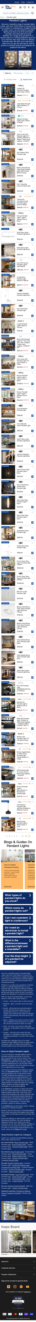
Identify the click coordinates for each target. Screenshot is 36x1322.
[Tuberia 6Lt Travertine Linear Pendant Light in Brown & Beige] (8, 202)
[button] (29, 836)
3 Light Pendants (17, 1181)
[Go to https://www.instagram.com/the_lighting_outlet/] (14, 1286)
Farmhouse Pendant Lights (21, 1165)
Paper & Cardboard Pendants (11, 1193)
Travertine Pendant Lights (9, 1160)
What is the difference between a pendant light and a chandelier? (16, 944)
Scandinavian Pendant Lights (10, 1167)
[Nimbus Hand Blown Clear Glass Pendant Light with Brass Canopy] (8, 610)
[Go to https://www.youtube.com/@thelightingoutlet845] (27, 1286)
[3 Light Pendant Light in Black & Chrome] (8, 326)
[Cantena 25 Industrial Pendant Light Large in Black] (8, 91)
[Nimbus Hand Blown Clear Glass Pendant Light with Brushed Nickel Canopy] (8, 170)
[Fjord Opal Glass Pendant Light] (8, 311)
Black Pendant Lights (21, 1142)
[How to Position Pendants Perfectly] (12, 855)
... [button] (19, 836)
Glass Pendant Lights (17, 1152)
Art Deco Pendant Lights (17, 1169)
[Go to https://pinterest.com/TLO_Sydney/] (21, 1286)
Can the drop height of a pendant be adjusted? (16, 959)
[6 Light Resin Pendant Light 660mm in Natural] (8, 281)
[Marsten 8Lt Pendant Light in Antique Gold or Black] (8, 705)
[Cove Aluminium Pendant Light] (8, 411)
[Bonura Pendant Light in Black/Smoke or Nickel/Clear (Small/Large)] (8, 790)
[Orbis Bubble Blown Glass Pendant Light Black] (8, 642)
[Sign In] (28, 7)
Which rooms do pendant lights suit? (16, 909)
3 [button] (14, 836)
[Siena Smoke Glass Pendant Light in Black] (8, 472)
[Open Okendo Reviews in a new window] (18, 1308)
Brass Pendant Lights (19, 1144)
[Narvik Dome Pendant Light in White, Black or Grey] (8, 824)
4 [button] (16, 836)
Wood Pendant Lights (19, 1154)
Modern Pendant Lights (15, 1163)
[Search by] (32, 13)
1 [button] (9, 836)
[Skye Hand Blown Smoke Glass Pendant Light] (8, 487)
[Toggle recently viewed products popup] (20, 7)
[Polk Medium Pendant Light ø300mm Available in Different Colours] (8, 807)
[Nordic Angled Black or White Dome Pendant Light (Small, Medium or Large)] (8, 756)
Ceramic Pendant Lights (20, 1158)
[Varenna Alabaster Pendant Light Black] (8, 457)
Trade (23, 2)
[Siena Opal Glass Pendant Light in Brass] (8, 502)
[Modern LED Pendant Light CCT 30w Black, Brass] (8, 739)
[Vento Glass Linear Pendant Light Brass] (8, 673)
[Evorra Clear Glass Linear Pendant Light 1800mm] (8, 579)
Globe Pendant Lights (19, 1177)
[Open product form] (32, 95)
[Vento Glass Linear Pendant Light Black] (8, 441)
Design (17, 2)
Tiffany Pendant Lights (16, 1172)
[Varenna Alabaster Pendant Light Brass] (8, 296)
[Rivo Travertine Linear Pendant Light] (8, 187)
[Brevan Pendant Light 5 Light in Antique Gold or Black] (8, 219)
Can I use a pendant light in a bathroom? (16, 919)
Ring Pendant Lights (18, 1179)
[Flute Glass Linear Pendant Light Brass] (8, 250)
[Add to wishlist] (32, 85)
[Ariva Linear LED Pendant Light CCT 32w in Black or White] (8, 362)
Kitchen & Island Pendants (16, 1186)
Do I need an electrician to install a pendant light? (16, 930)
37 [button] (23, 836)
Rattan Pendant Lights (19, 1156)
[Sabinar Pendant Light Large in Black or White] (8, 121)
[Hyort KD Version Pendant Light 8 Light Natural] (8, 265)
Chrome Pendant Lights (20, 1147)
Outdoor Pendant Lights (20, 1188)
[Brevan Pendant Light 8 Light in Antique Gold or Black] (8, 378)
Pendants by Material (23, 1191)
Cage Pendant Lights (22, 1174)
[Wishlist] (25, 7)
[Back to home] (10, 7)
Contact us (27, 1292)
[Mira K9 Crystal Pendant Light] (8, 594)
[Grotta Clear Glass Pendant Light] (8, 548)
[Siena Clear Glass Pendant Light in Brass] (8, 518)
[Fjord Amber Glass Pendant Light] (8, 155)
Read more (8, 886)
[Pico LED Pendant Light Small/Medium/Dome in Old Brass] (8, 688)
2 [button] (11, 836)
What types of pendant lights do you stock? (15, 898)
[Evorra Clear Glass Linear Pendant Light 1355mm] (8, 564)
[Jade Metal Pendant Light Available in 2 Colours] (8, 106)
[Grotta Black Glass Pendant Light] (8, 533)
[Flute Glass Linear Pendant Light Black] (8, 235)
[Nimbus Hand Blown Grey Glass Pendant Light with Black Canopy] (8, 626)
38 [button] (26, 836)
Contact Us (30, 2)
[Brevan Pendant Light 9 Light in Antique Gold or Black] (8, 395)
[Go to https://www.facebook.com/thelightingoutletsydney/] (8, 1286)
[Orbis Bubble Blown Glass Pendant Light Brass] (8, 658)
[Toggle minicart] (33, 7)
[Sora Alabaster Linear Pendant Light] (8, 426)
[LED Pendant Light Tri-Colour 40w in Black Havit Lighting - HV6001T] (8, 773)
